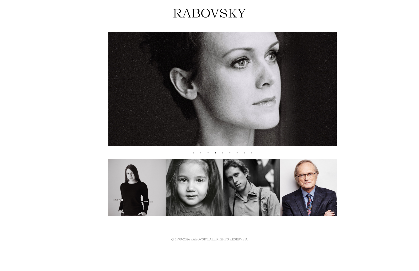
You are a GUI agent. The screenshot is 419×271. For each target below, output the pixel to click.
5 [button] (222, 152)
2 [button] (200, 152)
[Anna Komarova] (137, 187)
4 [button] (215, 152)
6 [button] (229, 152)
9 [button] (251, 152)
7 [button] (237, 152)
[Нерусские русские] (194, 187)
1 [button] (193, 152)
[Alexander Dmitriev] (308, 187)
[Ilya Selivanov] (251, 187)
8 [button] (244, 152)
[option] (222, 89)
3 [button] (208, 152)
